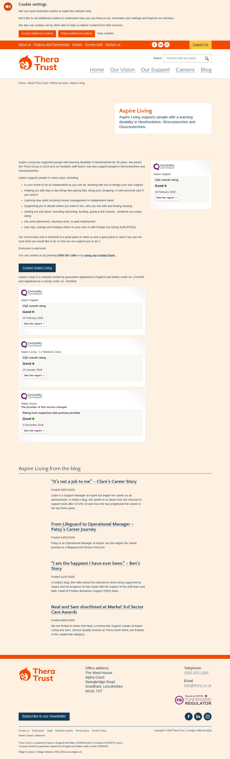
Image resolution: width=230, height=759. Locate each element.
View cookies (105, 33)
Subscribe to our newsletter (44, 716)
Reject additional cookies (76, 33)
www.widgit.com (74, 752)
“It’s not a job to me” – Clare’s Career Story (94, 481)
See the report (33, 323)
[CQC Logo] (31, 295)
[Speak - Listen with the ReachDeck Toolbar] (8, 6)
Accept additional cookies (37, 33)
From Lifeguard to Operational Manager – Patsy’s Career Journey (92, 527)
